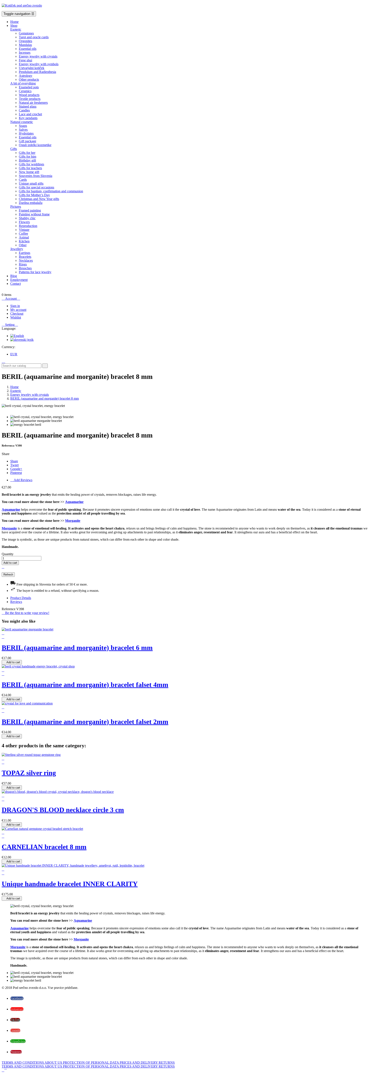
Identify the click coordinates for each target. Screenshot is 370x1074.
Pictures (15, 206)
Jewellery (16, 249)
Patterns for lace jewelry (35, 272)
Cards (23, 179)
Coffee (23, 233)
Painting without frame (34, 214)
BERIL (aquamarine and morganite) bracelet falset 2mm (85, 721)
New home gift (29, 172)
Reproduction (28, 226)
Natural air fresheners (33, 102)
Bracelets (25, 256)
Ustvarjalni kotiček (31, 68)
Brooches (25, 268)
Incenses (24, 52)
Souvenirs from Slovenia (35, 176)
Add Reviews (21, 480)
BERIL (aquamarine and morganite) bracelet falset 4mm (85, 684)
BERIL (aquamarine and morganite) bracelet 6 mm (77, 647)
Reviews (16, 602)
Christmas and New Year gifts (39, 199)
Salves (23, 129)
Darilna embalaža (30, 203)
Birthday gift (27, 160)
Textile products (29, 99)
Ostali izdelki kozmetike (35, 145)
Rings (23, 264)
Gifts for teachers (30, 168)
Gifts (13, 149)
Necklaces (26, 260)
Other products (29, 79)
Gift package (27, 141)
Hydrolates (26, 133)
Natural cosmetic (21, 122)
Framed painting (30, 210)
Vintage (24, 229)
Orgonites (25, 41)
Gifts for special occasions (36, 187)
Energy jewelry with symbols (38, 64)
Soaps (23, 126)
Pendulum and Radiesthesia (37, 72)
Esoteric (15, 29)
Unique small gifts (31, 183)
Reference (9, 609)
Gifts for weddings (31, 164)
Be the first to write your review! (25, 613)
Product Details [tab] (20, 598)
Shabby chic (27, 218)
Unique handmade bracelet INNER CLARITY (70, 884)
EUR (13, 354)
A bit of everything (23, 83)
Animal (24, 237)
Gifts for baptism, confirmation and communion (51, 191)
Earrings (24, 253)
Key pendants (28, 118)
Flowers (24, 222)
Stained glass (27, 106)
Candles (24, 110)
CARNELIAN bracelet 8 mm (44, 847)
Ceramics (25, 91)
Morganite (72, 520)
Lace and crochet (30, 114)
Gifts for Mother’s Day (34, 195)
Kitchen (24, 241)
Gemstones (26, 33)
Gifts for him (27, 156)
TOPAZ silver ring (29, 773)
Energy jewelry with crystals (38, 56)
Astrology (25, 75)
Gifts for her (27, 152)
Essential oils (27, 48)
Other (23, 245)
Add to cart (10, 562)
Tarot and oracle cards (34, 37)
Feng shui (25, 60)
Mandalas (25, 45)
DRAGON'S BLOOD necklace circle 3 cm (63, 810)
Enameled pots (29, 87)
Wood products (29, 95)
